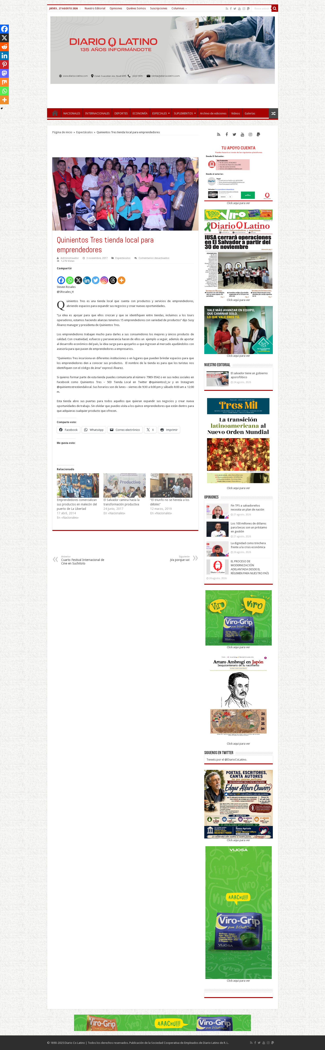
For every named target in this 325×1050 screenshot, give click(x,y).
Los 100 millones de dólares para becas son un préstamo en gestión (249, 527)
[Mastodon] (4, 73)
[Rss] (227, 8)
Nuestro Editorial (95, 8)
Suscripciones (158, 8)
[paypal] (248, 8)
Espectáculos (84, 132)
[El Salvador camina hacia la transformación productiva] (124, 485)
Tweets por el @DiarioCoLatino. (226, 759)
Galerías (250, 113)
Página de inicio (62, 132)
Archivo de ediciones (213, 113)
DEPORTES (121, 113)
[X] (78, 278)
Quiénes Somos (136, 8)
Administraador (70, 258)
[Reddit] (4, 46)
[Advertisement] (162, 94)
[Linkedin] (87, 278)
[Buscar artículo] (274, 8)
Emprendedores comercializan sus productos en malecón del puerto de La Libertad (77, 504)
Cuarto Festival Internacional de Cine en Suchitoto (82, 560)
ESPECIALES (159, 113)
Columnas (178, 8)
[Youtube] (239, 8)
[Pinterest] (4, 64)
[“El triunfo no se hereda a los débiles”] (171, 485)
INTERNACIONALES (97, 113)
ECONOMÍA (140, 113)
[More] (121, 278)
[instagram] (244, 8)
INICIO (55, 113)
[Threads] (113, 278)
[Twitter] (235, 8)
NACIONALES (71, 113)
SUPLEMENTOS (183, 113)
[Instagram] (104, 278)
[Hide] (2, 108)
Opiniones (116, 8)
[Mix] (4, 82)
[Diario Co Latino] (162, 49)
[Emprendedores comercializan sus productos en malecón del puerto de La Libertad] (78, 485)
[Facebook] (230, 8)
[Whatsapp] (70, 278)
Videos (235, 113)
